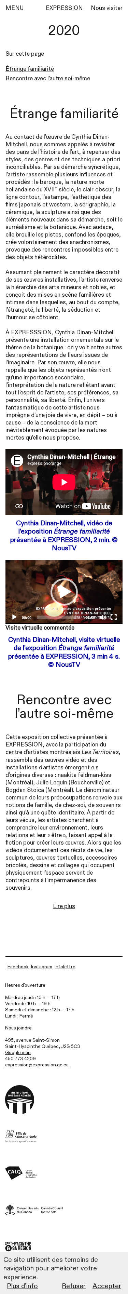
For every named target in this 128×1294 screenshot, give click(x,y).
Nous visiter (107, 8)
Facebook (18, 967)
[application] (64, 592)
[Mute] (102, 617)
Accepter (107, 1286)
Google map (18, 1052)
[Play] (14, 617)
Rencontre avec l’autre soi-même (47, 78)
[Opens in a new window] (64, 1136)
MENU (14, 8)
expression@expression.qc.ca (37, 1065)
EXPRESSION (64, 8)
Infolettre (65, 967)
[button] (64, 592)
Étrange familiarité (29, 68)
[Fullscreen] (113, 617)
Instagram (41, 967)
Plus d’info (22, 1286)
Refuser (74, 1286)
